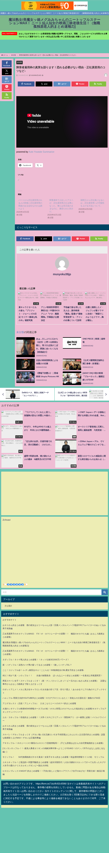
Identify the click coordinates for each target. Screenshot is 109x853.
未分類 (19, 62)
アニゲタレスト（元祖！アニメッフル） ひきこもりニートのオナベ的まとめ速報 (39, 703)
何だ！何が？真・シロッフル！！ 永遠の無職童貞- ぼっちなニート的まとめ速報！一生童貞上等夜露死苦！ (53, 676)
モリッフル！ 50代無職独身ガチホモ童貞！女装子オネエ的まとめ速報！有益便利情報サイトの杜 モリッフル (53, 757)
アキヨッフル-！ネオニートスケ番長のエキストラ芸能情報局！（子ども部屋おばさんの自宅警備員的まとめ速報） (54, 743)
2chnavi (7, 520)
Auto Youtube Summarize (41, 152)
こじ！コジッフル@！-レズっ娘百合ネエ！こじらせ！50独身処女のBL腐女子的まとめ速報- (43, 670)
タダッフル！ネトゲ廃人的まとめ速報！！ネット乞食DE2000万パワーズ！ (36, 660)
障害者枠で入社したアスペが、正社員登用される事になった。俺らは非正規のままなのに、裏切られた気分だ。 (61, 205)
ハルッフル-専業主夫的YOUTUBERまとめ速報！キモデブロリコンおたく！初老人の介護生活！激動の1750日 (51, 698)
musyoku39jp (62, 274)
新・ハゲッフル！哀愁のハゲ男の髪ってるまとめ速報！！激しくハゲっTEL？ (37, 665)
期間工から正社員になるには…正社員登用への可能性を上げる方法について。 (92, 203)
